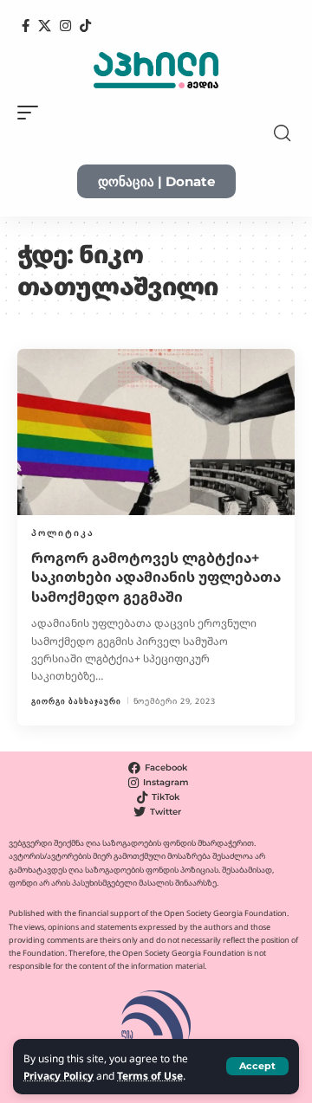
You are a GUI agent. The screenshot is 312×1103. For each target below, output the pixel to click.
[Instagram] (65, 26)
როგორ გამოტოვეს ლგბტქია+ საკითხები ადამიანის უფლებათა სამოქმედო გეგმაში (156, 577)
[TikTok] (85, 26)
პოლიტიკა (62, 532)
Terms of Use (150, 1075)
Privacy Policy (58, 1075)
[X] (44, 26)
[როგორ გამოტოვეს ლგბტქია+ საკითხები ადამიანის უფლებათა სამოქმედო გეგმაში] (156, 432)
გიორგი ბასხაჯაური (76, 701)
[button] (257, 1066)
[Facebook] (25, 26)
